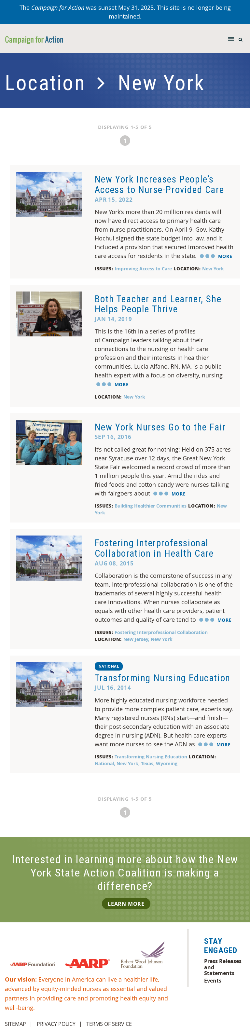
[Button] (231, 37)
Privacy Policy (56, 1023)
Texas (147, 763)
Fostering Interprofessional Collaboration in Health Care (154, 548)
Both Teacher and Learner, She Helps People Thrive (158, 304)
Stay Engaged (220, 946)
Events (212, 980)
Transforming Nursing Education (162, 678)
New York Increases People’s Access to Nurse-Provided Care (159, 184)
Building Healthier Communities (151, 506)
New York (213, 268)
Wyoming (166, 763)
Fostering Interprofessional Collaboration (161, 632)
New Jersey (135, 639)
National (109, 666)
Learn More (126, 903)
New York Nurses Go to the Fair (160, 427)
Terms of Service (109, 1023)
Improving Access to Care (143, 268)
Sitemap (15, 1023)
